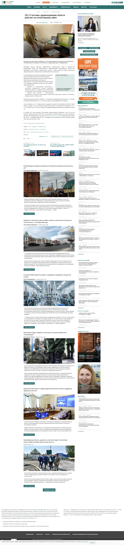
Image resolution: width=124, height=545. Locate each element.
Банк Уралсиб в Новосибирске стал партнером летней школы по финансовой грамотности (89, 287)
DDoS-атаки (46, 132)
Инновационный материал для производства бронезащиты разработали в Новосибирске (89, 222)
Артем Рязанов (30, 337)
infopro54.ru (27, 514)
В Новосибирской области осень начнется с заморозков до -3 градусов (89, 175)
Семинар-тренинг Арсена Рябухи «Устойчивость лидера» (87, 313)
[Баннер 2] (43, 153)
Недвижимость (86, 148)
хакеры (28, 132)
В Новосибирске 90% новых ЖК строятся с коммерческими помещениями (89, 150)
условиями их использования (81, 541)
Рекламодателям (118, 4)
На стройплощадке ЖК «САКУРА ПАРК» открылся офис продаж (62, 145)
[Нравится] (24, 138)
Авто (80, 211)
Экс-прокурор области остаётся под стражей (35, 145)
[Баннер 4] (69, 153)
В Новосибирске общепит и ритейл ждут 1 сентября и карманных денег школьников (89, 206)
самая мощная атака (53, 115)
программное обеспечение (36, 132)
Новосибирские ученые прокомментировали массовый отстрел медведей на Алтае (89, 158)
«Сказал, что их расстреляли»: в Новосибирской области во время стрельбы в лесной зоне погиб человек (88, 183)
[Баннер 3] (56, 153)
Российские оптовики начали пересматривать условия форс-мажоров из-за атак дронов (89, 425)
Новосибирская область (33, 129)
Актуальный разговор (86, 13)
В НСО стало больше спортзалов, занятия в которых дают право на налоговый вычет (89, 117)
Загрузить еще (49, 490)
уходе (39, 101)
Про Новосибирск (94, 48)
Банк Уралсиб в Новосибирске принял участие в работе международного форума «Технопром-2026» (88, 264)
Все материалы (81, 42)
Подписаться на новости (68, 136)
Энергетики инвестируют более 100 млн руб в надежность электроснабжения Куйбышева (89, 301)
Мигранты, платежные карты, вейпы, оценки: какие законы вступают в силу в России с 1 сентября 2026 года (89, 142)
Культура (80, 189)
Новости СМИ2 (27, 149)
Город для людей (89, 51)
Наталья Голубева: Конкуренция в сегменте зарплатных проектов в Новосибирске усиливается (86, 35)
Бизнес (80, 139)
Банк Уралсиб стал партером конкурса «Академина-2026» (88, 279)
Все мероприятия (81, 327)
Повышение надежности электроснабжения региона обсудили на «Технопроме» (89, 272)
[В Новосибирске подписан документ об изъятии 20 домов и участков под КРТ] (49, 184)
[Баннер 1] (29, 153)
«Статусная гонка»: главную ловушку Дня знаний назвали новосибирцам (89, 191)
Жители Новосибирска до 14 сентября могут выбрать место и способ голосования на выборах (88, 126)
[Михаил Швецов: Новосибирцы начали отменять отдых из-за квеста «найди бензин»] (89, 347)
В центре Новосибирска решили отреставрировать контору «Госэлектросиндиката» (87, 230)
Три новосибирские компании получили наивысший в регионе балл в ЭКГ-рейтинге (89, 417)
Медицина (45, 11)
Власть (38, 11)
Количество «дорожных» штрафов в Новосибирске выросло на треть (88, 213)
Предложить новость (55, 136)
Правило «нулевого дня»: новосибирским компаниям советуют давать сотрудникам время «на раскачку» (89, 409)
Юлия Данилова (44, 22)
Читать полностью (29, 213)
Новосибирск (43, 129)
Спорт (85, 114)
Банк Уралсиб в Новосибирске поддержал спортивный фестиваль (89, 294)
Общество (81, 107)
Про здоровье (83, 48)
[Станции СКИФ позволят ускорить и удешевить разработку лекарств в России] (49, 293)
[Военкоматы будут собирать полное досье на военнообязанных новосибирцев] (49, 351)
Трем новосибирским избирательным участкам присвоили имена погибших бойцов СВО (88, 167)
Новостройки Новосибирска (89, 54)
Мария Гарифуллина (32, 170)
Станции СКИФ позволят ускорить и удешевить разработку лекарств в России (89, 198)
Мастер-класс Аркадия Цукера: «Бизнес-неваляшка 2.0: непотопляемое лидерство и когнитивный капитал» (89, 321)
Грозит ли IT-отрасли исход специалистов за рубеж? (64, 89)
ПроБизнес (85, 245)
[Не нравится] (28, 138)
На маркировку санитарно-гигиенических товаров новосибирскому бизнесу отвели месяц (89, 248)
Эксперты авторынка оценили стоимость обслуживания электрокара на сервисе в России (89, 239)
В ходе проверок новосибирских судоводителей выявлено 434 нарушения (89, 109)
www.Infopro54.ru (42, 509)
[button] (109, 2)
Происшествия (87, 180)
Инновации (85, 196)
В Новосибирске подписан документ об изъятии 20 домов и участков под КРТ (89, 134)
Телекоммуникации (55, 11)
